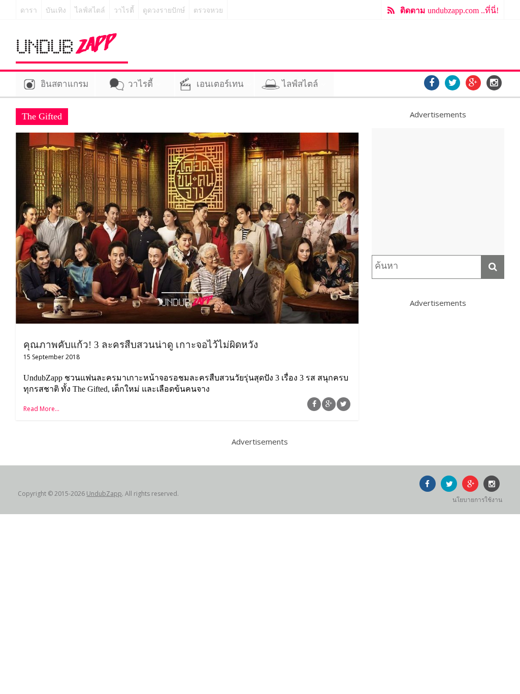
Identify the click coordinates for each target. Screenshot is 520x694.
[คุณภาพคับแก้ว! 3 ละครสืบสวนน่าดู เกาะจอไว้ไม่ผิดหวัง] (187, 138)
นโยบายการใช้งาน (477, 499)
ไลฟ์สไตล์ (90, 10)
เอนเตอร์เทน (220, 84)
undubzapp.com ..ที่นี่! (449, 10)
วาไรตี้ (124, 10)
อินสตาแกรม (64, 84)
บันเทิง (56, 10)
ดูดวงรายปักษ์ (164, 10)
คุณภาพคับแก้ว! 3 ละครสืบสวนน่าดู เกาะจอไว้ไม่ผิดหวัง (140, 344)
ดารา (28, 10)
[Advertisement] (438, 191)
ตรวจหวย (208, 10)
